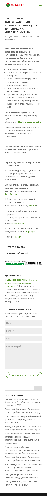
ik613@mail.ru (11, 194)
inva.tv (18, 236)
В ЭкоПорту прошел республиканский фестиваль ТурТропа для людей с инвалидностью (23, 419)
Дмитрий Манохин (12, 36)
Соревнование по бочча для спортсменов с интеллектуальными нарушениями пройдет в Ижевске (22, 450)
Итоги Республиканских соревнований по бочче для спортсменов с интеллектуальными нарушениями (23, 467)
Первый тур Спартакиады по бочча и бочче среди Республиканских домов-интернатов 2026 (22, 402)
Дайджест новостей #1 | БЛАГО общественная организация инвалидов (21, 283)
